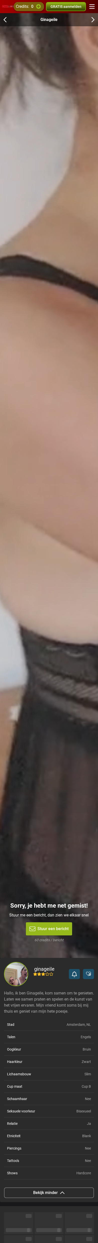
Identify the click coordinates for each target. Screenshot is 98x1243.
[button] (74, 974)
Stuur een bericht (53, 928)
